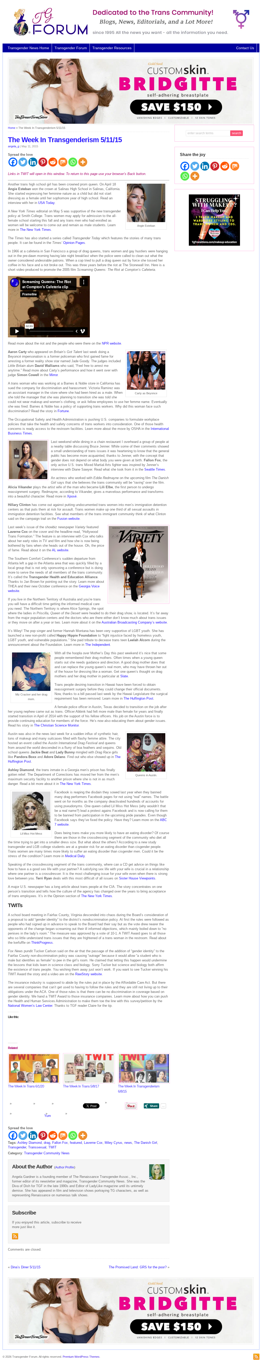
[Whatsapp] (72, 162)
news (128, 1143)
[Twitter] (22, 162)
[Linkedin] (32, 162)
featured (76, 1143)
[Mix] (62, 162)
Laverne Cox (93, 1143)
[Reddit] (52, 162)
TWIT (52, 1147)
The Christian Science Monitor (56, 725)
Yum (47, 1116)
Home (11, 127)
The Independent (97, 645)
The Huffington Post (138, 698)
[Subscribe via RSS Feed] (15, 1236)
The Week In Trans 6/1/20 (26, 1086)
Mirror (53, 375)
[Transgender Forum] (129, 35)
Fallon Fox (60, 1143)
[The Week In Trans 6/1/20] (33, 1068)
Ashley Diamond (29, 1143)
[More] (82, 162)
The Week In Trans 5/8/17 (81, 1086)
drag (47, 1143)
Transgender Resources (112, 48)
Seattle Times (154, 469)
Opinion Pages (74, 243)
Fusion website (68, 519)
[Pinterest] (42, 162)
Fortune (63, 411)
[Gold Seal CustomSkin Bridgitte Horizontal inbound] (131, 124)
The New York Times (35, 230)
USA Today (46, 203)
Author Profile (64, 1167)
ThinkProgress (42, 943)
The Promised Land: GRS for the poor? (138, 1267)
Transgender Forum (70, 48)
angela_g (13, 146)
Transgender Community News (47, 1153)
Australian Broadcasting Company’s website (134, 622)
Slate (124, 676)
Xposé (72, 496)
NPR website (111, 343)
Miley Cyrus (113, 1143)
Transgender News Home (28, 48)
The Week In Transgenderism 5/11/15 (65, 140)
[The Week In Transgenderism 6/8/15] (143, 1068)
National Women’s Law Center (30, 1006)
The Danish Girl (145, 1143)
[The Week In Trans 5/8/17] (88, 1068)
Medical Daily (75, 856)
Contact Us (245, 48)
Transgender (17, 1147)
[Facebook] (12, 162)
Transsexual (37, 1147)
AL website (60, 550)
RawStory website (88, 974)
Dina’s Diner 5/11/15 (25, 1267)
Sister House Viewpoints (137, 878)
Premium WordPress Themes (81, 1356)
